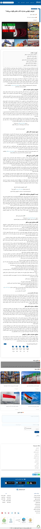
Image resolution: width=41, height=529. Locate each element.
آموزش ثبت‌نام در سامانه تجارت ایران (33, 386)
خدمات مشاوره (32, 2)
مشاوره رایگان (23, 2)
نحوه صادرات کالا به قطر (31, 56)
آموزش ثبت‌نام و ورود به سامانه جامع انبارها (11, 386)
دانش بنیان (37, 460)
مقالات (19, 2)
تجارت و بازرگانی (34, 8)
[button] (39, 474)
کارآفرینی (37, 464)
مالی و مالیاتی (37, 466)
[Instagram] (15, 513)
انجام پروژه (27, 2)
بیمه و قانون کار (36, 456)
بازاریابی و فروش (36, 452)
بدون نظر (35, 20)
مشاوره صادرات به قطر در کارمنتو (30, 65)
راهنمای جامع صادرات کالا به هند (33, 406)
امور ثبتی (37, 448)
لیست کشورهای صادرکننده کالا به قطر (29, 60)
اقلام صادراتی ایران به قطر (31, 62)
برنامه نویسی (37, 454)
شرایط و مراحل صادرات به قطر (30, 54)
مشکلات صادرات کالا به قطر (31, 63)
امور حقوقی (37, 450)
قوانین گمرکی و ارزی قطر (31, 58)
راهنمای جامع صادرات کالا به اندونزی (12, 406)
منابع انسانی (37, 468)
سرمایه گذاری (37, 462)
